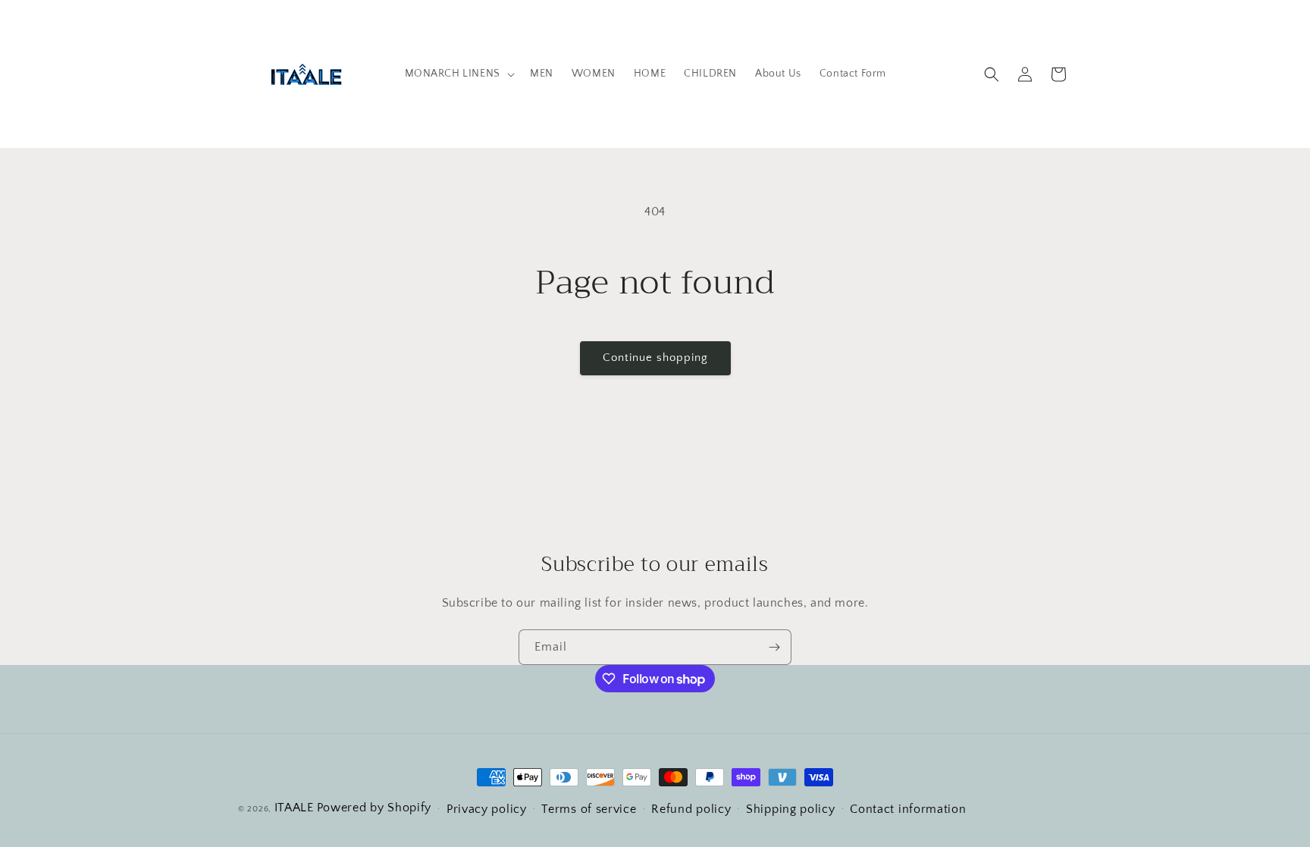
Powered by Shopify (374, 807)
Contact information (908, 809)
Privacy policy (487, 809)
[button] (458, 73)
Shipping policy (790, 809)
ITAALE (294, 807)
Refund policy (691, 809)
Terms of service (588, 809)
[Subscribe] (774, 647)
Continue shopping (655, 357)
